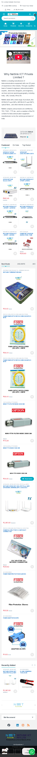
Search (32, 18)
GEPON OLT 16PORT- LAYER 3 (27, 205)
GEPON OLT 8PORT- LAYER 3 (10, 205)
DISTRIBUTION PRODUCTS (10, 270)
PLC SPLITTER (24, 528)
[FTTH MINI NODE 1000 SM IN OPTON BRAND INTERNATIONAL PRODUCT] (18, 464)
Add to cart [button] (32, 253)
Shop (8, 9)
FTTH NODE (14, 402)
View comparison (28, 751)
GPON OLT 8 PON (9, 151)
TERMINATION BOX (24, 270)
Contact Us (29, 26)
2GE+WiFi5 (21, 264)
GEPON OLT (23, 177)
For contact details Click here (11, 2)
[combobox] (16, 18)
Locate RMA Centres (10, 6)
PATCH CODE (7, 314)
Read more (15, 172)
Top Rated (26, 145)
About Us (21, 26)
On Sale (16, 145)
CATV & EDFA (6, 402)
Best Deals (6, 264)
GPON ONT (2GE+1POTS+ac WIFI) (19, 484)
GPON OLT (6, 150)
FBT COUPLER (24, 231)
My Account (19, 9)
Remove (7, 749)
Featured (5, 145)
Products (13, 26)
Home (5, 26)
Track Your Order (27, 6)
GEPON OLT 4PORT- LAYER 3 (10, 232)
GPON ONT (23, 150)
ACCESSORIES (7, 572)
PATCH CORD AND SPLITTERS (19, 314)
